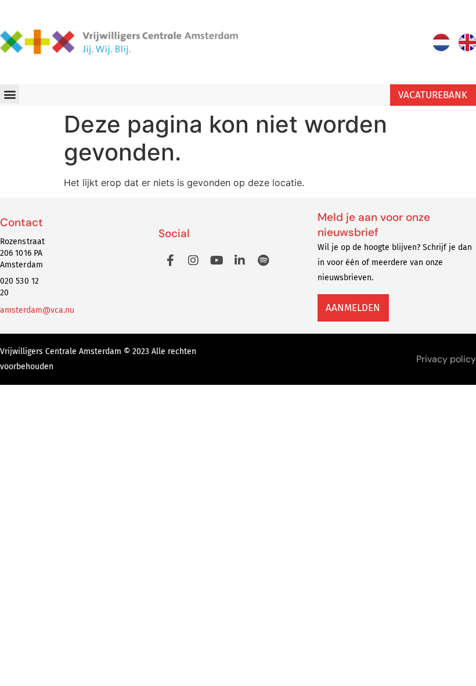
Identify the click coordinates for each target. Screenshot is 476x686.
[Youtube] (216, 260)
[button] (9, 93)
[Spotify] (263, 260)
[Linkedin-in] (239, 260)
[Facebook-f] (170, 260)
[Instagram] (193, 260)
